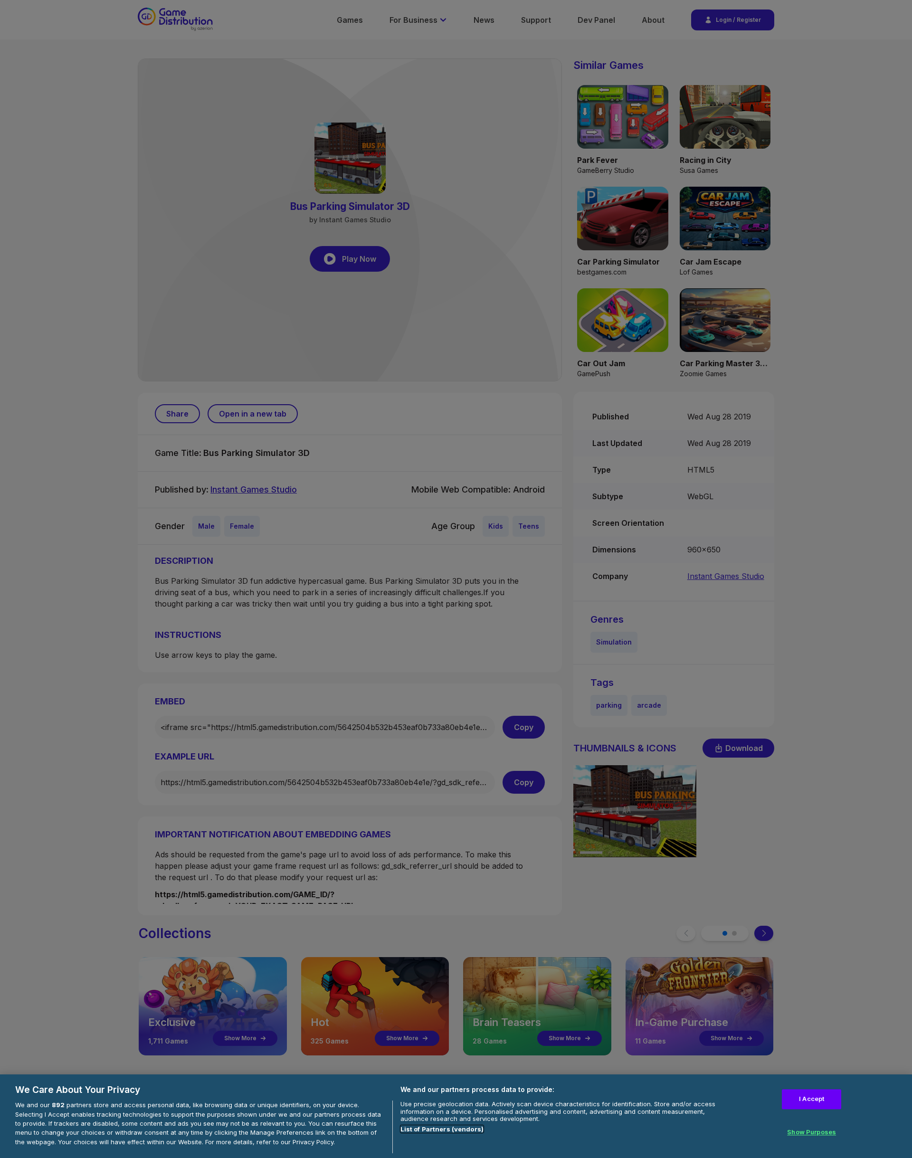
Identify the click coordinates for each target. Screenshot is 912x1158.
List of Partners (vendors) (442, 1129)
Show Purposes (811, 1132)
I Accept (811, 1099)
